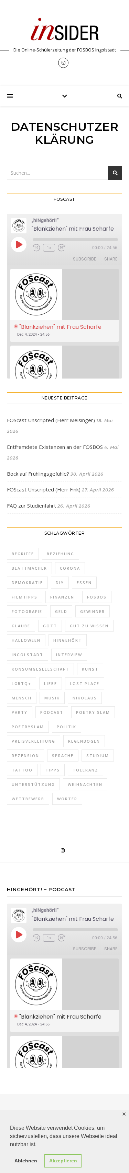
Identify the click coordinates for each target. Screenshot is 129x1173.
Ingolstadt (27, 654)
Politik (66, 726)
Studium (97, 755)
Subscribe (84, 259)
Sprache (63, 755)
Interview (69, 654)
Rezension (25, 755)
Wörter (67, 798)
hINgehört (67, 640)
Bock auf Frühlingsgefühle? (38, 473)
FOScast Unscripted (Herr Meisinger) (51, 420)
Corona (70, 568)
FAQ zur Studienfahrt (31, 505)
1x (49, 247)
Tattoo (22, 770)
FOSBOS (97, 597)
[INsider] (64, 29)
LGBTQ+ (21, 683)
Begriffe (23, 553)
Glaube (21, 625)
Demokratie (27, 582)
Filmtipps (24, 597)
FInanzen (62, 597)
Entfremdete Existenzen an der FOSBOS (55, 446)
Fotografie (27, 611)
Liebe (50, 683)
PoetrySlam (28, 726)
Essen (84, 582)
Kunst (90, 669)
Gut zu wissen (89, 625)
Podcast (51, 712)
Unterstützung (33, 784)
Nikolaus (85, 697)
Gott (50, 625)
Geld (61, 611)
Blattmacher (29, 568)
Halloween (26, 640)
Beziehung (60, 553)
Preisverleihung (33, 741)
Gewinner (92, 611)
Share (110, 259)
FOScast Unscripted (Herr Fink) (43, 489)
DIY (60, 582)
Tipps (52, 770)
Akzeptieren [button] (63, 1160)
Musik (52, 697)
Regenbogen (84, 741)
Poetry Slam (93, 712)
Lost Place (84, 683)
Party (20, 712)
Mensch (22, 697)
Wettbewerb (28, 798)
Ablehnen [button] (25, 1160)
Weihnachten (85, 784)
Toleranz (85, 770)
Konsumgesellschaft (40, 669)
